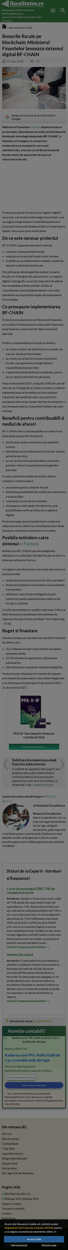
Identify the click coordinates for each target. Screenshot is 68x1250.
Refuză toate (49, 1245)
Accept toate (34, 1239)
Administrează (19, 1245)
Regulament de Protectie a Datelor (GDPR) (29, 1227)
